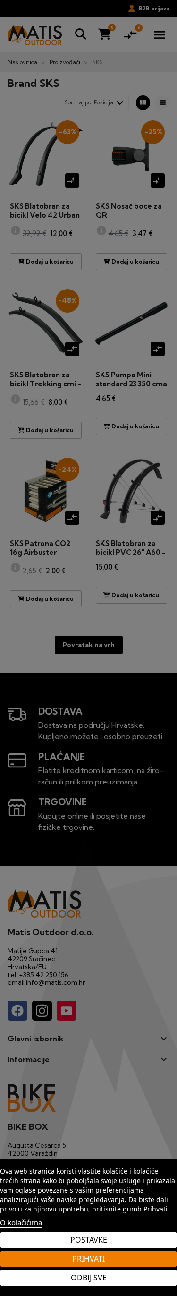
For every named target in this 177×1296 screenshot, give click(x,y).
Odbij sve (89, 1277)
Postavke (88, 1240)
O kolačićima (21, 1222)
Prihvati (88, 1258)
